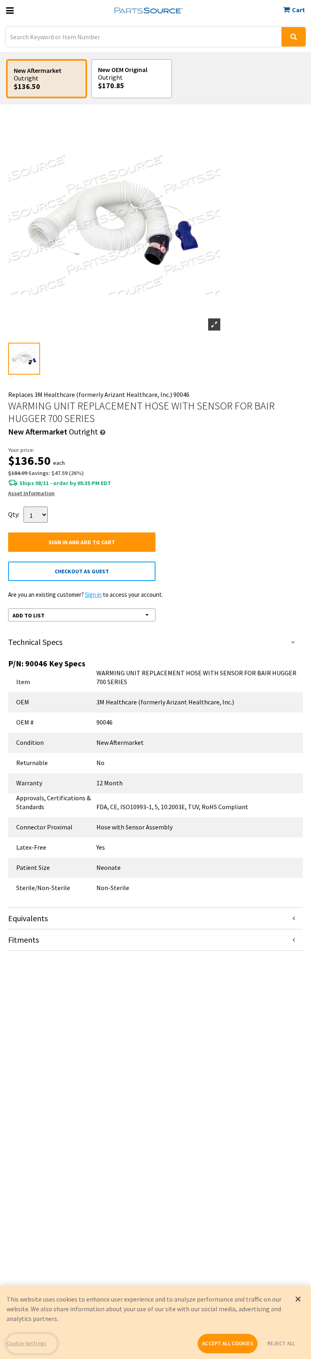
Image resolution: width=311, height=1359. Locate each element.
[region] (155, 1322)
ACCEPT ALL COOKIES (227, 1343)
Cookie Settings (26, 1343)
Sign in (93, 594)
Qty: (13, 514)
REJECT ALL (281, 1343)
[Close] (298, 1299)
